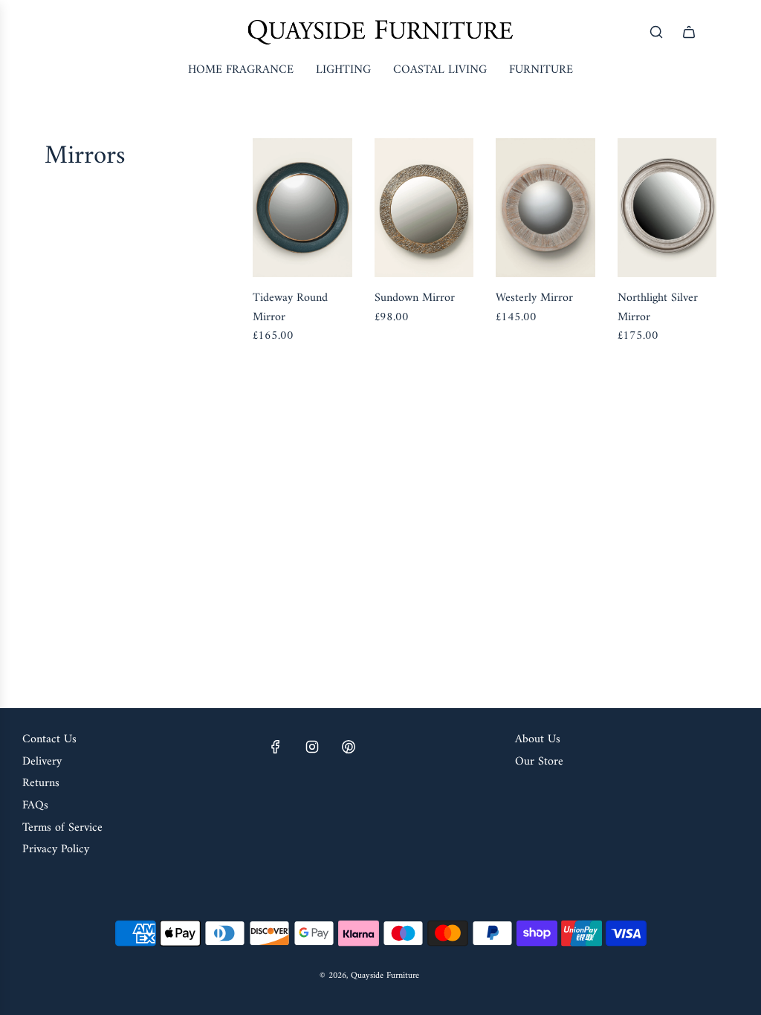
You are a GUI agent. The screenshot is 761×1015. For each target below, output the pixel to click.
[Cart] (689, 32)
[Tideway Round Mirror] (302, 207)
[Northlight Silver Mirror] (667, 207)
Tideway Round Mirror (290, 308)
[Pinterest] (348, 746)
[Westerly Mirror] (545, 207)
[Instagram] (312, 746)
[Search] (656, 32)
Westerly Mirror (534, 298)
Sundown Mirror (415, 298)
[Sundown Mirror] (424, 207)
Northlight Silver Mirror (658, 308)
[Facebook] (275, 746)
